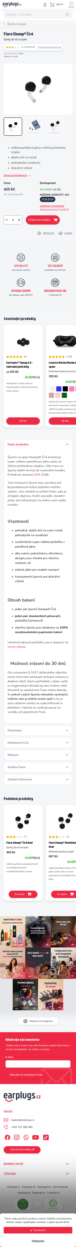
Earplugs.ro (38, 1192)
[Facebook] (7, 1137)
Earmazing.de (60, 1187)
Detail (23, 421)
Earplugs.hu (44, 1187)
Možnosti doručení (54, 208)
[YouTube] (35, 1137)
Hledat (67, 14)
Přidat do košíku (39, 219)
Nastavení (38, 1241)
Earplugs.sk (28, 1187)
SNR (37, 475)
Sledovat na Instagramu (41, 1021)
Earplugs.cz (13, 1187)
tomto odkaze (17, 647)
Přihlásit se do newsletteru (26, 1075)
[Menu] (71, 4)
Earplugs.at (24, 1192)
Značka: (11, 56)
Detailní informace (15, 175)
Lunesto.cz (53, 1192)
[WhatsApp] (25, 1137)
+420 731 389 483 (21, 1127)
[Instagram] (16, 1137)
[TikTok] (45, 1137)
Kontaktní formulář (22, 1149)
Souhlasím (40, 1230)
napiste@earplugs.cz (22, 1120)
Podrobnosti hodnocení (49, 47)
